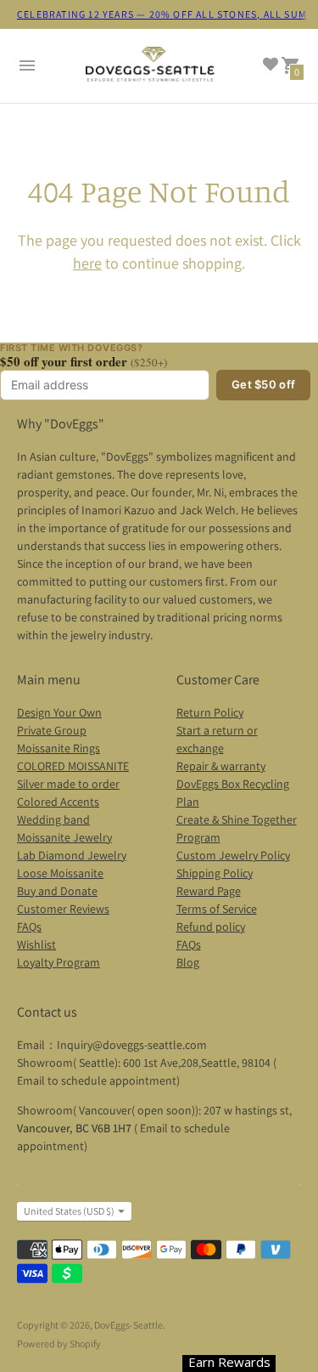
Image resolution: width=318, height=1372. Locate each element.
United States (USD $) (69, 1211)
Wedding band (53, 819)
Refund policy (210, 926)
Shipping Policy (214, 873)
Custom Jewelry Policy (233, 855)
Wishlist (36, 944)
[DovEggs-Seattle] (150, 66)
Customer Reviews (63, 908)
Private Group (51, 730)
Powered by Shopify (59, 1343)
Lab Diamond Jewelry (71, 855)
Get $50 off (263, 384)
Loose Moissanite (60, 873)
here (87, 263)
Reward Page (208, 891)
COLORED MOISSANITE (73, 766)
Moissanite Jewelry (64, 837)
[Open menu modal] (27, 65)
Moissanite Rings (58, 748)
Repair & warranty (220, 766)
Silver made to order (68, 783)
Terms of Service (216, 908)
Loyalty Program (58, 962)
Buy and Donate (57, 891)
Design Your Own (59, 712)
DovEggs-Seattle (128, 1324)
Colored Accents (58, 801)
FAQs (29, 926)
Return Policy (209, 712)
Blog (187, 962)
